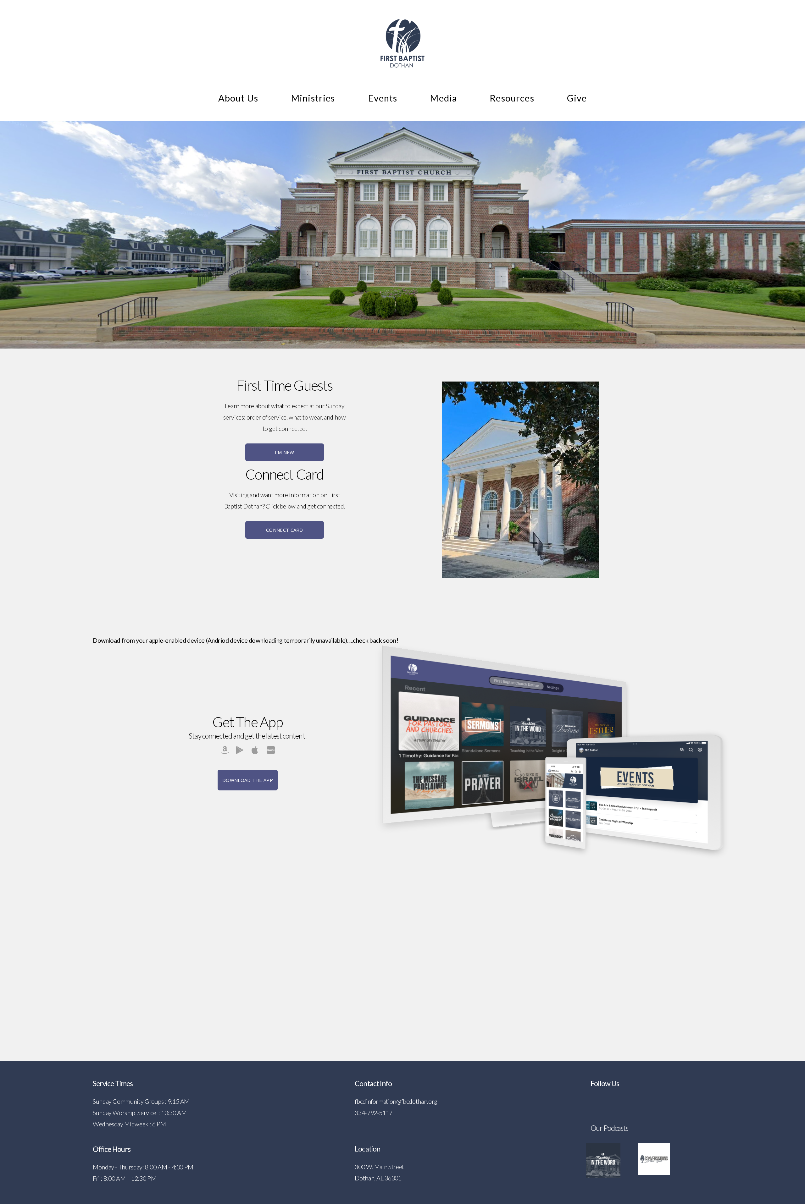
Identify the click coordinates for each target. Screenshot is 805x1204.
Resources (512, 97)
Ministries (313, 97)
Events (382, 97)
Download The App (247, 780)
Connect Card (284, 530)
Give (577, 97)
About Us (238, 97)
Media (443, 97)
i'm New (284, 452)
